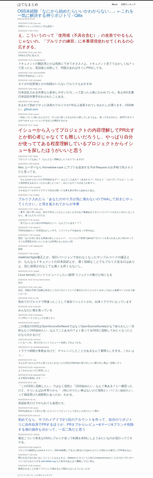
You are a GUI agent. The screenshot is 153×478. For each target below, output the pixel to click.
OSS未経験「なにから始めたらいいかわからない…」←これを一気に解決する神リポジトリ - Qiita (75, 13)
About (114, 4)
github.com (31, 109)
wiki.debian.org (48, 461)
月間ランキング (128, 4)
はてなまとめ (27, 4)
